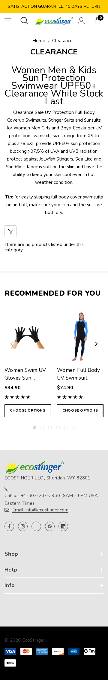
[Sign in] (81, 20)
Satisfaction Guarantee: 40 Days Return (54, 6)
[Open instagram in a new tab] (23, 526)
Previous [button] (11, 343)
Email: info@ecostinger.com (40, 510)
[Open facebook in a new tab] (9, 526)
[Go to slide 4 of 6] (58, 427)
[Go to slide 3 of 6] (50, 427)
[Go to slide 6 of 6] (73, 427)
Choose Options (27, 410)
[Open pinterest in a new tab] (50, 526)
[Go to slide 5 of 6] (66, 427)
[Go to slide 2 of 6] (42, 427)
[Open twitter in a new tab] (36, 526)
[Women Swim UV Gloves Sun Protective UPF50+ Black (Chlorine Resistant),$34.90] (27, 336)
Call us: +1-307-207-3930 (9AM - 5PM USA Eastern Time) (51, 499)
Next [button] (96, 343)
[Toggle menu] (7, 20)
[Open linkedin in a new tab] (63, 526)
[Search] (24, 21)
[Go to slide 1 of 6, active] (34, 427)
